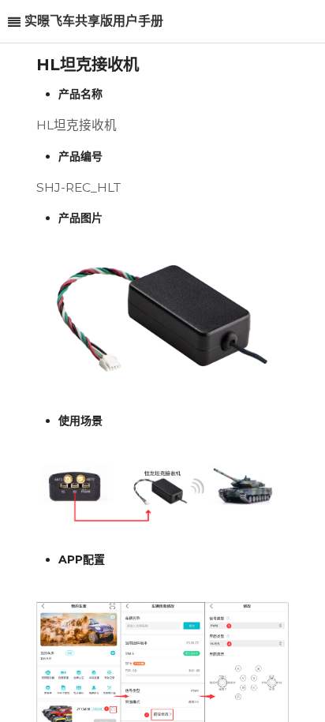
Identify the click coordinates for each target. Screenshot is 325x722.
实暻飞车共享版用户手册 (93, 20)
